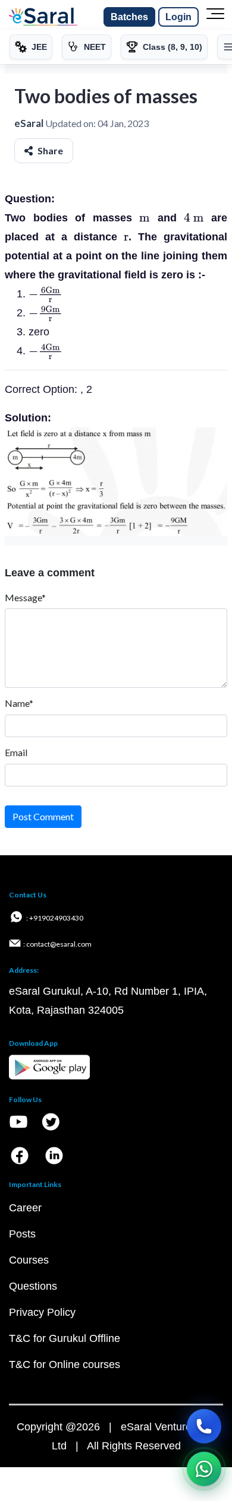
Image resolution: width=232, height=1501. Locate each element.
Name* (19, 703)
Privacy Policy (42, 1312)
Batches (129, 17)
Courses (29, 1260)
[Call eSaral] (204, 1426)
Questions (33, 1286)
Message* (25, 597)
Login (178, 17)
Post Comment (43, 816)
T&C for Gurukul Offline (64, 1338)
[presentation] (144, 218)
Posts (22, 1234)
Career (25, 1208)
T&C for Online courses (64, 1364)
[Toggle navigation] (215, 17)
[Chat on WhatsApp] (204, 1469)
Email (16, 752)
